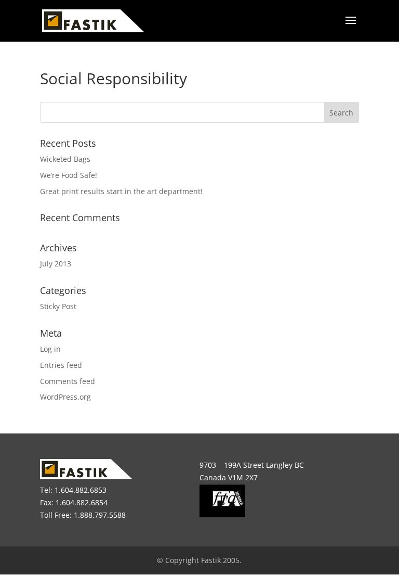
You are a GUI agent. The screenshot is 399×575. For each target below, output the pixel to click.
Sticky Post (58, 306)
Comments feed (67, 381)
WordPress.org (65, 397)
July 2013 (55, 264)
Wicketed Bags (65, 159)
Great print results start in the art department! (121, 191)
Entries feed (61, 365)
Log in (50, 349)
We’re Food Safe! (68, 175)
